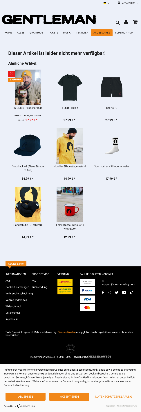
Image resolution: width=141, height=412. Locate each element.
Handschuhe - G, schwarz (27, 225)
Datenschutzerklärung (113, 397)
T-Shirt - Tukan (70, 108)
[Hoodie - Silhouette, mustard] (70, 146)
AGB (8, 281)
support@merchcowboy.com (118, 284)
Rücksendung (39, 287)
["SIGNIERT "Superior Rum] (28, 87)
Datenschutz (13, 313)
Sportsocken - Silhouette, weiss (111, 166)
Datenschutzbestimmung (127, 406)
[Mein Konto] (126, 23)
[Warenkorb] (135, 23)
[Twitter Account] (116, 292)
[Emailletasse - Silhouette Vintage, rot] (70, 204)
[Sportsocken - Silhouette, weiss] (112, 146)
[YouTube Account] (124, 292)
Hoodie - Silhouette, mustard (70, 166)
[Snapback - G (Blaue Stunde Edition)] (28, 146)
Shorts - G (111, 108)
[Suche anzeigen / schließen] (117, 23)
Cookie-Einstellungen (17, 287)
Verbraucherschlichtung (19, 294)
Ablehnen (25, 397)
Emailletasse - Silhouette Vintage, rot (70, 227)
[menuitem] (106, 3)
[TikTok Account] (131, 292)
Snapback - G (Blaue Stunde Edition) (28, 168)
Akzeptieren (69, 397)
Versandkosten (67, 332)
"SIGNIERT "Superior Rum (27, 108)
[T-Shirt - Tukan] (70, 87)
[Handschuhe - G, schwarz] (28, 204)
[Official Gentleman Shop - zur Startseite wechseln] (49, 16)
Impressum (12, 319)
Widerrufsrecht (14, 306)
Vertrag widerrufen (16, 300)
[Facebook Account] (103, 292)
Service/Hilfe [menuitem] (128, 3)
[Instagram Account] (109, 292)
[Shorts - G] (112, 87)
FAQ (34, 281)
